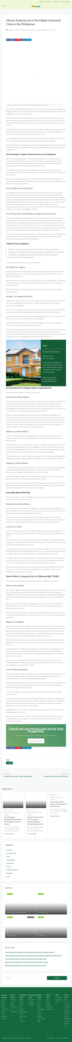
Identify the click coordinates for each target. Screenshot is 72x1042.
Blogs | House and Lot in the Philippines (35, 30)
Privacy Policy (50, 1038)
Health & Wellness (12, 870)
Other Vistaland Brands (4, 1016)
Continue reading (9, 833)
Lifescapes (13, 999)
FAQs (41, 1)
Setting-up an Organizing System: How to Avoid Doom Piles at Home (26, 962)
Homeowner (58, 999)
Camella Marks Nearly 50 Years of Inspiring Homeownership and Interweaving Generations (33, 955)
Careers (3, 1011)
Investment (10, 863)
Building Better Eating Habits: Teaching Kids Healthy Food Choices (26, 965)
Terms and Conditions (62, 1038)
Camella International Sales (41, 1018)
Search (57, 978)
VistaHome (31, 999)
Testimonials (5, 1009)
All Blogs (9, 850)
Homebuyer (58, 997)
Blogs (48, 1002)
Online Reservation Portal (22, 1016)
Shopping (9, 873)
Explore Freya (49, 379)
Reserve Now (65, 1)
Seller (56, 1002)
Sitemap (66, 1016)
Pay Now (48, 1)
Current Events (11, 853)
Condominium (14, 1011)
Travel (49, 30)
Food (8, 876)
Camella (9, 763)
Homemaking (10, 860)
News (8, 856)
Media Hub (49, 1009)
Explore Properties (36, 741)
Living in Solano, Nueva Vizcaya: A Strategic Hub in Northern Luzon (58, 804)
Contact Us (55, 1)
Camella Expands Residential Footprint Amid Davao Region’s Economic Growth (29, 952)
